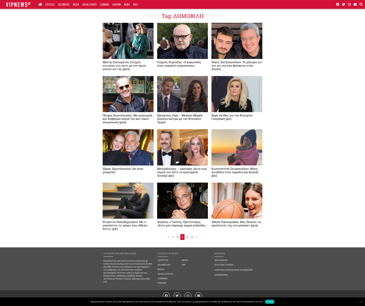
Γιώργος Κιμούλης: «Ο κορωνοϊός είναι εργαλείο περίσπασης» (179, 63)
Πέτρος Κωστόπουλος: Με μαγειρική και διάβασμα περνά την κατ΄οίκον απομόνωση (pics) (127, 118)
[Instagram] (349, 4)
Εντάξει (269, 301)
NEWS (127, 4)
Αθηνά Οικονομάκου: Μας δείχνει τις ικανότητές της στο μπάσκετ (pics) (236, 223)
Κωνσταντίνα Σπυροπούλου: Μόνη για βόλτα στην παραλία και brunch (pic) (234, 172)
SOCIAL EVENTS (89, 4)
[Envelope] (355, 4)
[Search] (361, 4)
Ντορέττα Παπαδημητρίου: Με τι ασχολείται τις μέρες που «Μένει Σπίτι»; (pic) (125, 225)
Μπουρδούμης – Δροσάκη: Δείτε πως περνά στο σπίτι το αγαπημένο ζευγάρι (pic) (182, 172)
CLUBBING (104, 4)
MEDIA (76, 4)
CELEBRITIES (64, 4)
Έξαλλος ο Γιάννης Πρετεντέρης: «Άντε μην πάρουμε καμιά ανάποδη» (181, 223)
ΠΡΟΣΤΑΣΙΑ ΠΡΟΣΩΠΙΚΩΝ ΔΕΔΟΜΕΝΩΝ (233, 269)
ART (184, 264)
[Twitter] (343, 4)
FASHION (116, 4)
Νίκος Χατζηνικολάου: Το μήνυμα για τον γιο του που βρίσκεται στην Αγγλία (236, 65)
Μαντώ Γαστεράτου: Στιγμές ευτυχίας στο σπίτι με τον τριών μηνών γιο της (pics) (124, 65)
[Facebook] (338, 4)
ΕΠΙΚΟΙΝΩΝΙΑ (221, 274)
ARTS (135, 4)
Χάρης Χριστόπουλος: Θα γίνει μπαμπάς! (123, 170)
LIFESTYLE (50, 4)
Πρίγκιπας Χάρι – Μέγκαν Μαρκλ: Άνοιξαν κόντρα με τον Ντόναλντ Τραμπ (180, 118)
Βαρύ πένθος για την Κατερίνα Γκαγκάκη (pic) (232, 117)
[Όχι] (360, 301)
